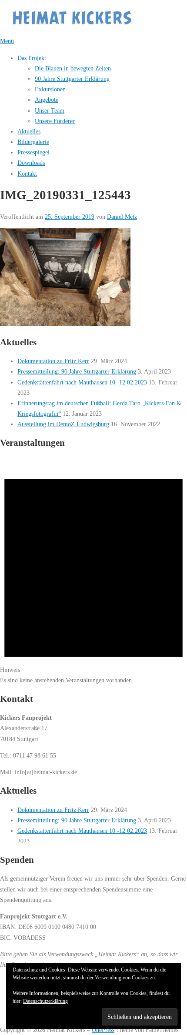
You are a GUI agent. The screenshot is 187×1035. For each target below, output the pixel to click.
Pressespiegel (33, 152)
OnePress (103, 1029)
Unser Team (49, 110)
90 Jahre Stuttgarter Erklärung (72, 78)
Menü (7, 40)
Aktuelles (28, 131)
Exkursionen (50, 89)
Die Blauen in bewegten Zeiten (73, 68)
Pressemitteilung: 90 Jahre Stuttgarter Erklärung (76, 371)
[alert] (93, 571)
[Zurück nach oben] (4, 1018)
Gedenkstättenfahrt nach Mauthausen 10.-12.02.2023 (82, 382)
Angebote (46, 99)
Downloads (31, 162)
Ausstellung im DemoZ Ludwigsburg (63, 424)
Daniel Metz (122, 216)
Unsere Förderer (55, 120)
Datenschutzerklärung (45, 1001)
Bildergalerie (33, 141)
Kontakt (27, 173)
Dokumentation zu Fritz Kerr (53, 360)
